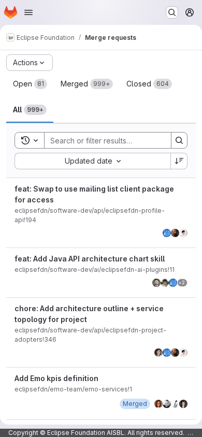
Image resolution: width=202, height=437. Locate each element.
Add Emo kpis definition (56, 378)
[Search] (179, 140)
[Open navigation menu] (28, 12)
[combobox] (92, 161)
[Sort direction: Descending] (179, 161)
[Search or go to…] (172, 12)
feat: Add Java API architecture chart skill (90, 258)
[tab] (30, 84)
